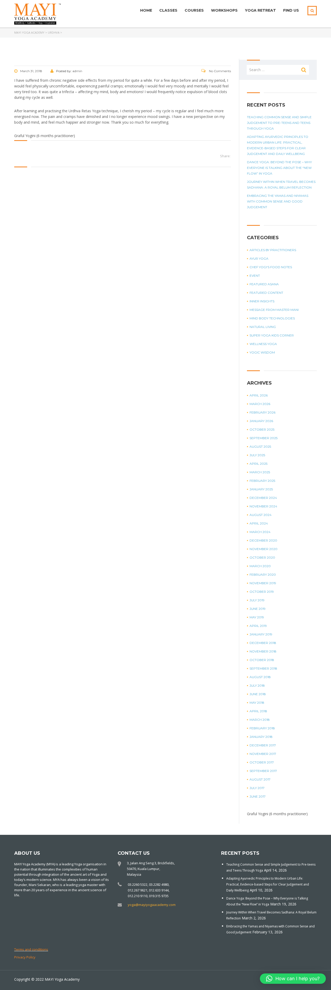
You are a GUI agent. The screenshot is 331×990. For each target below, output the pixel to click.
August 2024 (261, 515)
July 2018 (257, 685)
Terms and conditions (31, 949)
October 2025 (262, 429)
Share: (225, 156)
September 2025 (263, 438)
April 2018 (258, 711)
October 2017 (262, 762)
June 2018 (258, 694)
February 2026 (262, 412)
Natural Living (263, 327)
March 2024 (260, 532)
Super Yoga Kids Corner (272, 335)
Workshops (224, 10)
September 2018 (263, 668)
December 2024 (263, 498)
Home (146, 10)
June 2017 (258, 796)
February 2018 (262, 728)
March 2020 (260, 566)
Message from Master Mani (274, 310)
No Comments (219, 71)
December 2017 (263, 745)
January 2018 (261, 737)
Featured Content (266, 293)
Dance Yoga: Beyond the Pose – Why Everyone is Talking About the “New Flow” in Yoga (279, 167)
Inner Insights (262, 301)
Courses (194, 10)
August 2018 (260, 677)
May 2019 (257, 617)
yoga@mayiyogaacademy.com (152, 904)
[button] (293, 978)
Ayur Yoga (259, 258)
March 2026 (260, 404)
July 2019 (257, 600)
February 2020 (263, 574)
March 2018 (260, 720)
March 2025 (260, 472)
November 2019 (263, 583)
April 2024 (259, 523)
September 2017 (263, 771)
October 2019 (262, 592)
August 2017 (260, 779)
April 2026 (259, 395)
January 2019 (261, 634)
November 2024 (263, 506)
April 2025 (258, 464)
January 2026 (261, 421)
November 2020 (263, 549)
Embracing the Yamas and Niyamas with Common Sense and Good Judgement (277, 201)
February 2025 (262, 481)
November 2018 (263, 651)
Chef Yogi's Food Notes (271, 267)
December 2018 (263, 643)
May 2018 (257, 702)
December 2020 (263, 540)
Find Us (291, 10)
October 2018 (262, 660)
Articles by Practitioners (273, 250)
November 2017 (263, 754)
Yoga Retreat (260, 10)
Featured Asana (264, 284)
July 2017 (257, 788)
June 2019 (258, 609)
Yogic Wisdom (262, 352)
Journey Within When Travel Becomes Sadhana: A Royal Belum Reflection (281, 184)
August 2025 (260, 446)
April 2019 (258, 626)
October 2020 (262, 557)
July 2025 (257, 455)
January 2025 (261, 489)
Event (255, 276)
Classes (168, 10)
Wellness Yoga (263, 344)
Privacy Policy (24, 957)
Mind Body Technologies (272, 318)
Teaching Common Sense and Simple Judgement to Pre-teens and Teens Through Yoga (279, 122)
